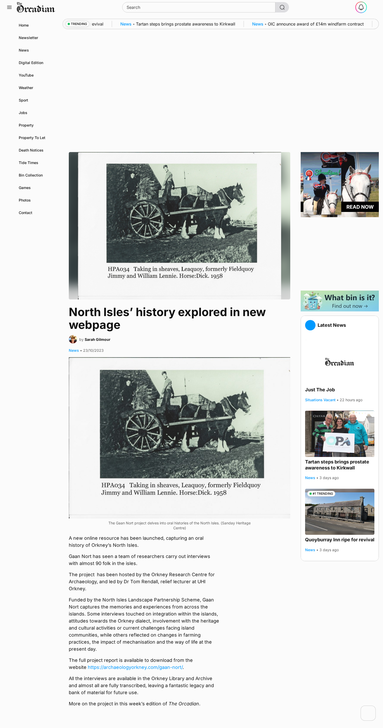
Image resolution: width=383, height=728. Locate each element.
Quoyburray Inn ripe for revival (339, 539)
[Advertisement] (340, 253)
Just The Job (320, 389)
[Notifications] (361, 7)
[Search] (282, 7)
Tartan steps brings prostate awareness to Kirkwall (337, 464)
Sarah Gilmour (97, 339)
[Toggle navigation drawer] (9, 7)
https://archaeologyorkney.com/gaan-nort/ (135, 667)
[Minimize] (372, 709)
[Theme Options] (373, 7)
